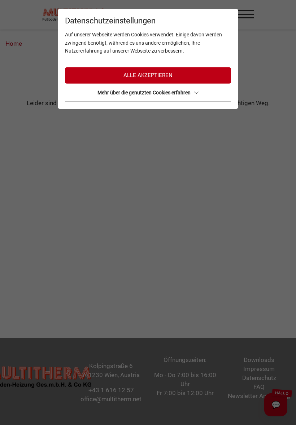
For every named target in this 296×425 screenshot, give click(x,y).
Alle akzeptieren (148, 75)
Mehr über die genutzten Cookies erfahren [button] (144, 92)
